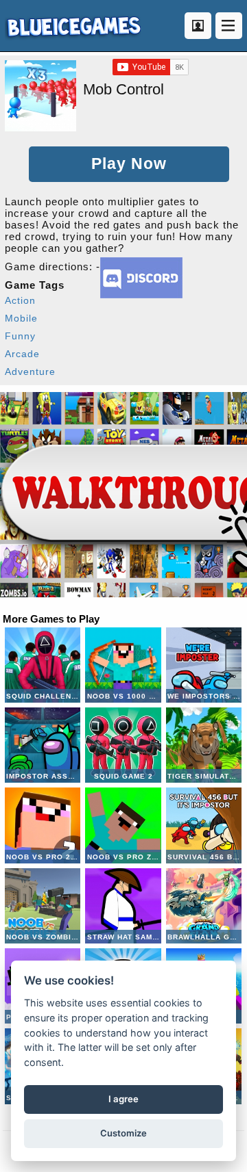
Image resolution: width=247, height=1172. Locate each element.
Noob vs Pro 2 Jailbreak (42, 825)
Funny (20, 335)
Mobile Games (73, 25)
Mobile (21, 318)
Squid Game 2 (123, 745)
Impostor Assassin (42, 745)
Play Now (129, 163)
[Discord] (141, 294)
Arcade (22, 353)
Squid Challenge (42, 665)
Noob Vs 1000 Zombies (123, 665)
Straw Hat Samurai (123, 905)
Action (20, 300)
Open (228, 25)
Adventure (30, 371)
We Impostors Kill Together (204, 665)
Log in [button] (198, 25)
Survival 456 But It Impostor (204, 825)
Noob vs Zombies (42, 905)
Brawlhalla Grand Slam (204, 905)
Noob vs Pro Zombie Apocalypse (123, 825)
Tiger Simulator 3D (204, 745)
